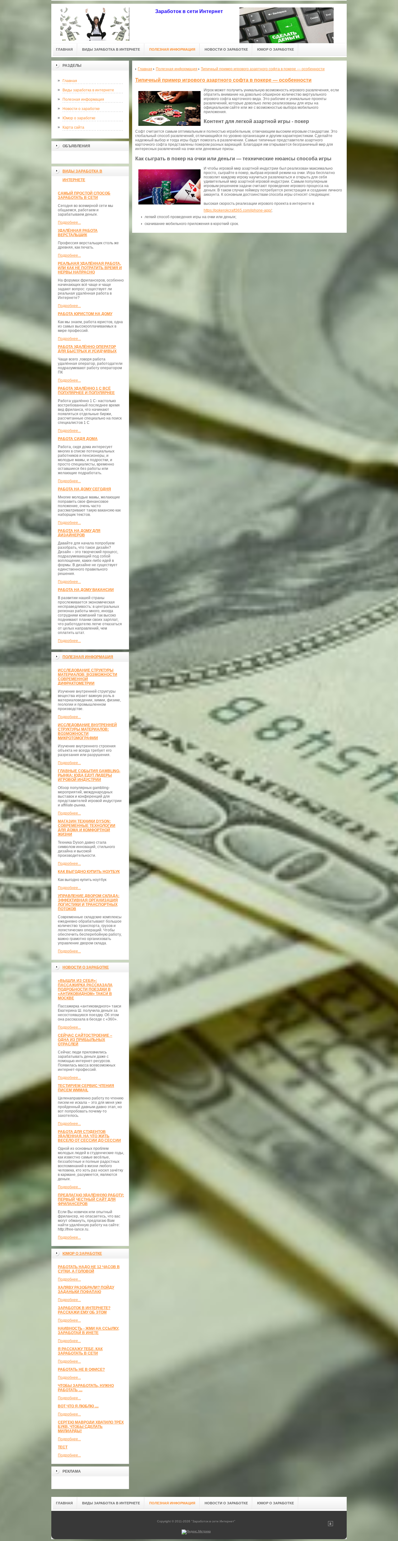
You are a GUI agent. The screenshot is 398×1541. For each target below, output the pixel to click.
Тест (62, 1447)
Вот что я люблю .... (78, 1406)
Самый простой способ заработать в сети (84, 195)
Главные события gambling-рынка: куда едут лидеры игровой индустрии (89, 775)
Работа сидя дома (78, 439)
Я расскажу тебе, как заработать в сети (80, 1351)
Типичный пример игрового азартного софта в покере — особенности (223, 80)
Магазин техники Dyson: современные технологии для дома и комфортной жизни (86, 828)
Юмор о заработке (78, 118)
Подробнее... (69, 222)
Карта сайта (73, 127)
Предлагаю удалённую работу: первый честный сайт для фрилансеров (91, 1199)
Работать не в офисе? (81, 1369)
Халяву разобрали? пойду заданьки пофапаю (86, 1289)
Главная (69, 81)
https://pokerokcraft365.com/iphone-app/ (237, 210)
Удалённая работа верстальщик (78, 232)
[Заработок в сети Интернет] (94, 22)
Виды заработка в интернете (88, 90)
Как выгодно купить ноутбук (89, 871)
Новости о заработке (81, 109)
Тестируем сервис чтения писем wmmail (86, 1088)
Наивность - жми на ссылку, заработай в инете (88, 1330)
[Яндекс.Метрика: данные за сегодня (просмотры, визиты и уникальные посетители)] (196, 1532)
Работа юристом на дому (85, 314)
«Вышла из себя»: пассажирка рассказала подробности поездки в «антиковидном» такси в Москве (85, 989)
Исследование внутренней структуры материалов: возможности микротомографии (87, 731)
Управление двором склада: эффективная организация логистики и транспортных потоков (88, 902)
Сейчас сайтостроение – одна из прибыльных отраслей (85, 1039)
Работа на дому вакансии (86, 590)
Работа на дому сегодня (84, 489)
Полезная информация (83, 99)
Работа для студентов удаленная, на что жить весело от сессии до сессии (89, 1136)
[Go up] (330, 1525)
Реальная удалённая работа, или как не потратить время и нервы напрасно (90, 267)
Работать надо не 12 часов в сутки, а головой (89, 1269)
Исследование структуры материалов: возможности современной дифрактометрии (87, 677)
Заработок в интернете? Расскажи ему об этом (84, 1310)
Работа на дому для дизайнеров (79, 533)
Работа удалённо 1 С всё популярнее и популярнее (86, 390)
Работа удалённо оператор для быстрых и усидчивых (87, 349)
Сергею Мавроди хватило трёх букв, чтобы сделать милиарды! (91, 1426)
